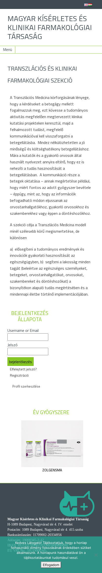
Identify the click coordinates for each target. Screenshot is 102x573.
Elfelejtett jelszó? (23, 369)
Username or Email (23, 330)
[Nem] (95, 554)
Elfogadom (51, 565)
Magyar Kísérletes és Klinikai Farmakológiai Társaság (49, 27)
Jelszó (12, 345)
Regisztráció (19, 375)
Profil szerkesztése (26, 386)
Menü (7, 49)
